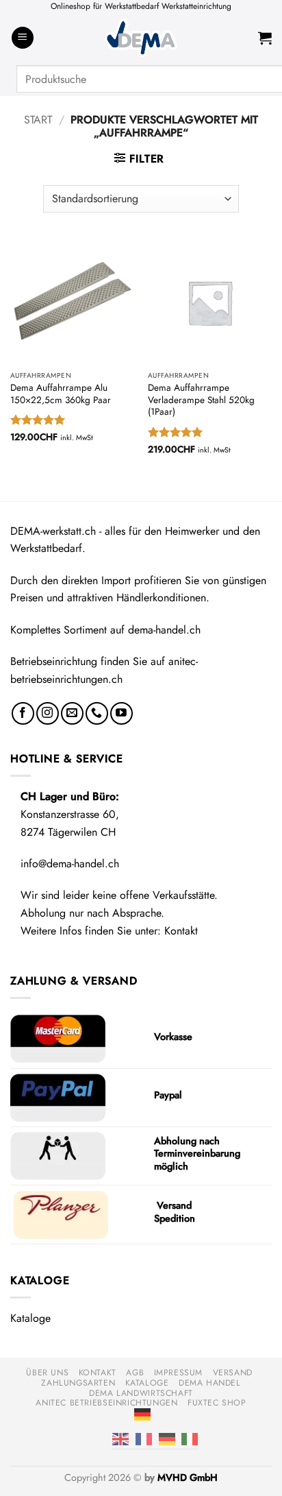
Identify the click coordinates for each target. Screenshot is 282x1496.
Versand (233, 1372)
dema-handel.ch (164, 630)
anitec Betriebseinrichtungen (106, 1403)
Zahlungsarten (78, 1383)
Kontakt (181, 931)
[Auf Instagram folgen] (47, 713)
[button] (23, 38)
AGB (135, 1372)
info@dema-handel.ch (70, 863)
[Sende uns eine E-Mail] (72, 713)
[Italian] (189, 1438)
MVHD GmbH (187, 1477)
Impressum (178, 1372)
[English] (120, 1438)
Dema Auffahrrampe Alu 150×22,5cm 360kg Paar (60, 394)
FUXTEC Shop (217, 1403)
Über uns (47, 1372)
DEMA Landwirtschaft (141, 1393)
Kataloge (30, 1318)
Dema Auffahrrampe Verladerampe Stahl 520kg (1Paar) (201, 400)
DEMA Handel (210, 1383)
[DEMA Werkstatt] (141, 38)
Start (38, 120)
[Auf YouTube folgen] (121, 713)
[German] (142, 1414)
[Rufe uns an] (97, 713)
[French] (144, 1438)
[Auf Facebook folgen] (23, 713)
